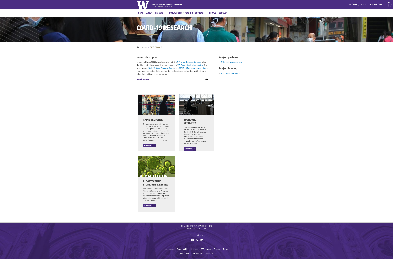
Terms (225, 249)
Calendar (194, 249)
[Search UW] (389, 4)
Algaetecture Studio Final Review (155, 183)
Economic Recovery (190, 121)
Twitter (198, 239)
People (212, 13)
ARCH (355, 4)
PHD (380, 4)
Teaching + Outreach (194, 13)
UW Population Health (230, 73)
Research (159, 13)
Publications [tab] (143, 79)
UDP (375, 4)
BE (350, 4)
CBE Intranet (206, 249)
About (149, 13)
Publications (175, 13)
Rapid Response (153, 119)
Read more (188, 149)
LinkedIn (202, 239)
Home (138, 46)
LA (365, 4)
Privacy (217, 249)
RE (370, 4)
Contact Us (169, 249)
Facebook (193, 239)
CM (361, 4)
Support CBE (182, 249)
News (140, 13)
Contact (223, 13)
